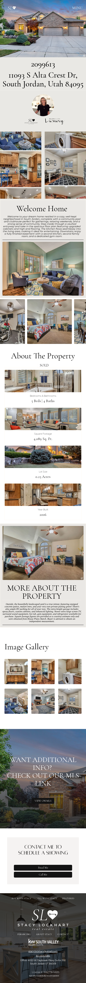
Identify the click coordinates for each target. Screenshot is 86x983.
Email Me (43, 867)
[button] (77, 8)
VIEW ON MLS (43, 800)
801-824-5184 (43, 955)
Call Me (43, 874)
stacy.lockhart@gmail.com (43, 951)
